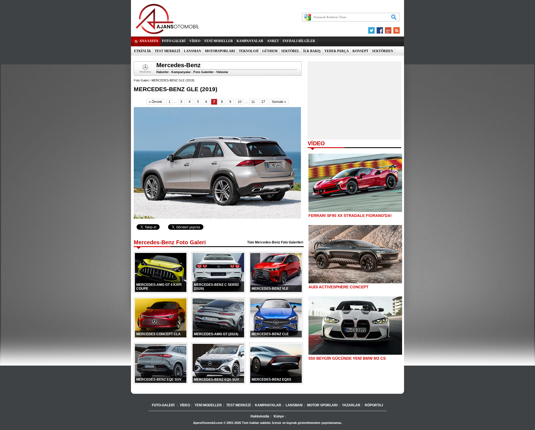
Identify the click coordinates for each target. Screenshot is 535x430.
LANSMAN (192, 51)
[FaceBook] (380, 29)
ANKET (273, 41)
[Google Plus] (387, 29)
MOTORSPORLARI (220, 51)
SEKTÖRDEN (382, 51)
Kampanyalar (181, 72)
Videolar (222, 72)
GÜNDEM (270, 51)
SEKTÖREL (290, 51)
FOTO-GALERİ (174, 41)
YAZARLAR (351, 405)
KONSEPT (360, 51)
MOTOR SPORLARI (322, 405)
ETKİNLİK (142, 51)
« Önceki (155, 102)
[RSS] (395, 29)
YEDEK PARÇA (336, 51)
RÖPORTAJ (374, 405)
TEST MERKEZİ (167, 51)
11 (253, 102)
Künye (279, 416)
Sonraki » (279, 102)
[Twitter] (372, 29)
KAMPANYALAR (250, 41)
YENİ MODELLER (218, 41)
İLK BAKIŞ (312, 51)
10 (240, 102)
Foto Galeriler (203, 72)
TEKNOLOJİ (249, 51)
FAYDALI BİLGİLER (299, 41)
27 (263, 102)
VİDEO (194, 41)
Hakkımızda (260, 416)
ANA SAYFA (148, 41)
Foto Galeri (141, 80)
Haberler (162, 72)
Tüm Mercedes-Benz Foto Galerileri (275, 242)
